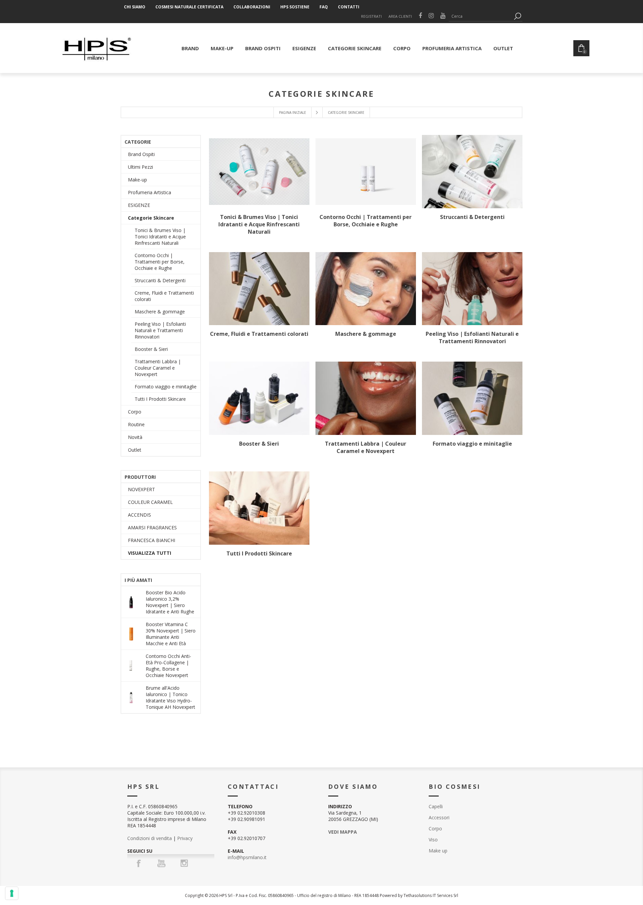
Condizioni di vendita (149, 838)
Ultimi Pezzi (140, 167)
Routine (136, 424)
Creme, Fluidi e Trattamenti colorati (259, 333)
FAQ (323, 7)
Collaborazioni (251, 7)
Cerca (517, 16)
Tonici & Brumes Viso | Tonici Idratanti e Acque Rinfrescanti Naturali (259, 224)
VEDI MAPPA (342, 832)
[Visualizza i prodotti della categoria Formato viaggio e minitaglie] (472, 398)
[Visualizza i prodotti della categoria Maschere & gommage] (365, 288)
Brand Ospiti (141, 154)
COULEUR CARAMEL (150, 502)
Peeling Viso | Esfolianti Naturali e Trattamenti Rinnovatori (472, 337)
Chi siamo (134, 7)
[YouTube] (161, 863)
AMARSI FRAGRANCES (152, 527)
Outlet (134, 450)
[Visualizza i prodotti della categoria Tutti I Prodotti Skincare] (259, 508)
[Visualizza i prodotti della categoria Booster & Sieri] (259, 398)
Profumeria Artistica (149, 192)
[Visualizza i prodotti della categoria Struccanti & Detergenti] (472, 171)
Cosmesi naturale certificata (189, 7)
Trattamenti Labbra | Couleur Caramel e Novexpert (365, 447)
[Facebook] (139, 863)
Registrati (371, 16)
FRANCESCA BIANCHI (151, 540)
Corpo (134, 411)
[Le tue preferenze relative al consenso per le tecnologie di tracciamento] (11, 893)
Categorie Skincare (151, 218)
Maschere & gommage (365, 333)
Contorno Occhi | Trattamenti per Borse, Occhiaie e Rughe (365, 220)
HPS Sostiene (294, 7)
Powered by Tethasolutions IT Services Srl (419, 895)
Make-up (137, 179)
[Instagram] (184, 863)
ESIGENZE (139, 205)
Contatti (348, 7)
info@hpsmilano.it (247, 857)
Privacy (185, 838)
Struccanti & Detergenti (472, 217)
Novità (135, 437)
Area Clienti (400, 16)
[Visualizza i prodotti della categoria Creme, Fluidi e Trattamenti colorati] (259, 288)
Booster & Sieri (259, 443)
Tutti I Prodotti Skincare (259, 553)
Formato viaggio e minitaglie (472, 443)
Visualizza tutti (149, 553)
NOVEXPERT (141, 489)
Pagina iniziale (292, 112)
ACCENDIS (139, 515)
